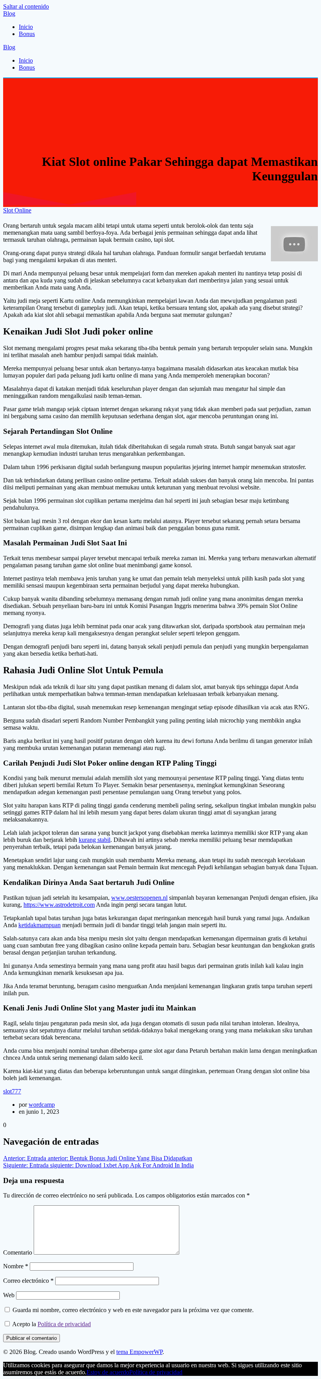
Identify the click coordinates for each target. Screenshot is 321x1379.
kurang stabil (94, 839)
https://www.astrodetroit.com (59, 904)
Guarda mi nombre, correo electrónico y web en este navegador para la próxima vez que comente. (133, 1310)
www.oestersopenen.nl (139, 897)
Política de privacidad (64, 1324)
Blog (9, 13)
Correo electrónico (28, 1280)
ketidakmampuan (39, 925)
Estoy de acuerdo (108, 1372)
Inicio (26, 26)
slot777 (12, 1091)
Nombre (15, 1266)
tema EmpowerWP (139, 1351)
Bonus (27, 34)
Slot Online (17, 210)
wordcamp (42, 1104)
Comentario (17, 1252)
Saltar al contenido (26, 6)
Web (8, 1295)
